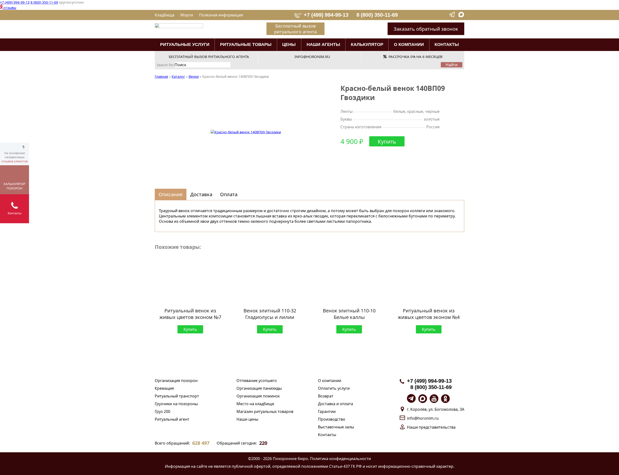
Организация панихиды (259, 388)
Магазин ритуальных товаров (264, 411)
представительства (437, 427)
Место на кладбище (255, 403)
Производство (331, 419)
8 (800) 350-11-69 (44, 2)
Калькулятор (367, 44)
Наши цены (247, 419)
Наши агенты (323, 44)
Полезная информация (221, 15)
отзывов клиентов (14, 161)
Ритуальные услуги (184, 44)
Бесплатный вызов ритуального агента (295, 29)
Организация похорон (176, 380)
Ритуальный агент (172, 419)
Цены (289, 44)
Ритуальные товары (246, 44)
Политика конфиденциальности (340, 458)
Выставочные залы (336, 427)
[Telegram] (452, 16)
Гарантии (327, 411)
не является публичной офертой (239, 466)
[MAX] (461, 16)
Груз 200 (162, 411)
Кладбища (164, 15)
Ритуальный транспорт (177, 396)
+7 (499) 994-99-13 (14, 2)
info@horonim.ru (423, 418)
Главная (161, 76)
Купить (387, 141)
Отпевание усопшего (256, 380)
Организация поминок (258, 396)
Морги (186, 15)
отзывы (9, 7)
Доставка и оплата (335, 403)
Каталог (178, 76)
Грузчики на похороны (176, 403)
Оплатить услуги (334, 388)
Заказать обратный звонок (426, 29)
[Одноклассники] (445, 398)
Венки (194, 76)
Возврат (325, 396)
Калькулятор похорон (14, 186)
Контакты (447, 44)
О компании (409, 44)
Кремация (164, 388)
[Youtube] (434, 398)
